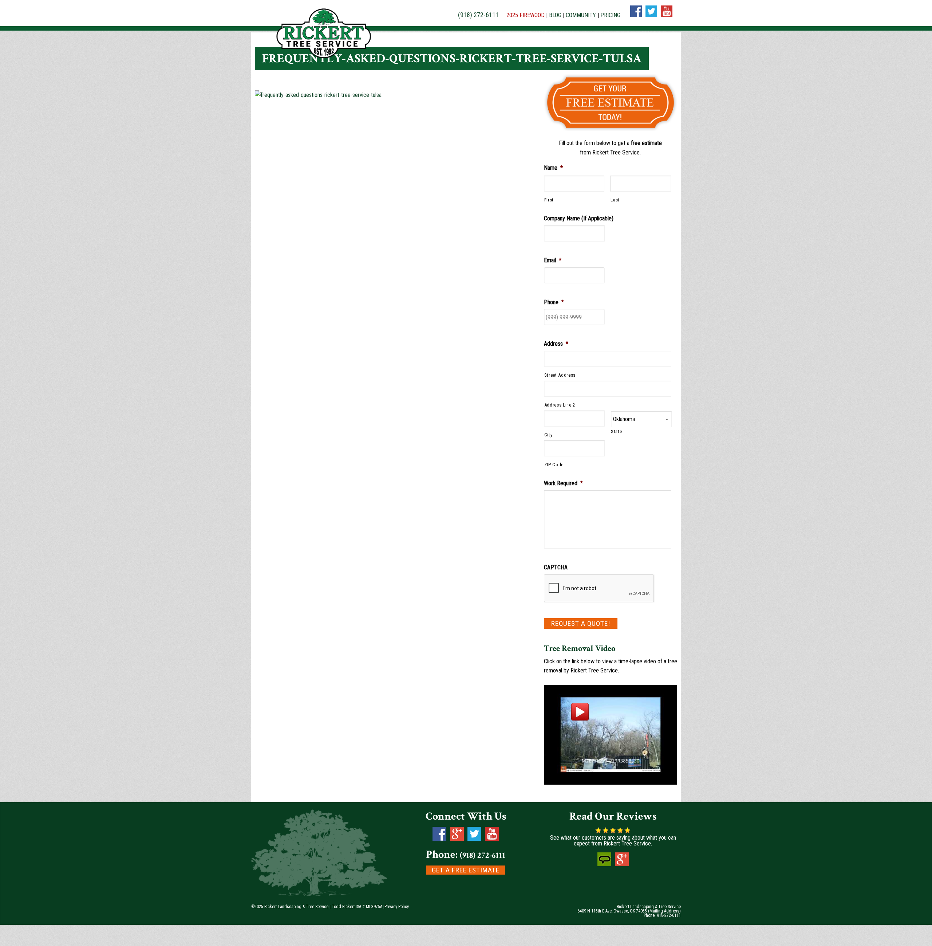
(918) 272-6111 (478, 15)
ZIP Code (554, 464)
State (616, 431)
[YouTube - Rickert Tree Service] (492, 838)
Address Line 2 (559, 405)
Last (615, 199)
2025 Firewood (525, 15)
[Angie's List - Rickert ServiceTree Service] (604, 864)
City (548, 434)
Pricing (610, 15)
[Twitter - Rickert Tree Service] (474, 838)
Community (581, 15)
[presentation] (599, 588)
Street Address (560, 375)
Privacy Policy (396, 906)
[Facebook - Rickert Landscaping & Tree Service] (636, 15)
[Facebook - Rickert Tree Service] (439, 838)
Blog (555, 15)
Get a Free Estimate (465, 870)
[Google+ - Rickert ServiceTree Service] (622, 864)
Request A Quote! (580, 623)
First (549, 199)
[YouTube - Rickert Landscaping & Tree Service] (666, 15)
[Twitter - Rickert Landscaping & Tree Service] (651, 15)
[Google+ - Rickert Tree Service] (457, 838)
